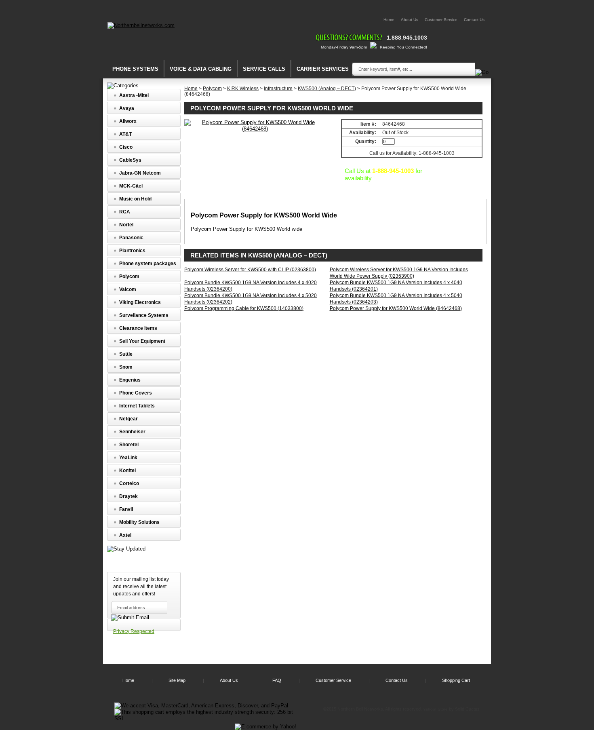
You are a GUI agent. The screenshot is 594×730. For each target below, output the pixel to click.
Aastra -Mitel (134, 95)
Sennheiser (132, 432)
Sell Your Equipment (142, 341)
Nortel (126, 225)
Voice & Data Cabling (201, 69)
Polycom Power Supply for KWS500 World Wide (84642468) (396, 308)
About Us (409, 19)
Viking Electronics (140, 302)
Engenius (130, 380)
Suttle (126, 354)
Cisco (126, 147)
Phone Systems (135, 69)
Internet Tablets (137, 406)
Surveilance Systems (144, 315)
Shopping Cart (456, 680)
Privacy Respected (133, 631)
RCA (124, 212)
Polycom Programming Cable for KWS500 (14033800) (243, 308)
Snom (126, 367)
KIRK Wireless (243, 88)
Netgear (128, 419)
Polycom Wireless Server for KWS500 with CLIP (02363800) (250, 269)
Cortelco (129, 483)
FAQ (276, 680)
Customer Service (441, 19)
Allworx (128, 121)
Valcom (127, 289)
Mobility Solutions (139, 522)
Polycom (212, 88)
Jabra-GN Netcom (140, 173)
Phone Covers (135, 393)
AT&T (125, 134)
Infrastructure (278, 88)
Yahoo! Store (435, 709)
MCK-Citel (131, 186)
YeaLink (128, 457)
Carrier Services (323, 69)
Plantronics (132, 250)
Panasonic (131, 238)
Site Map (177, 680)
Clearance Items (138, 328)
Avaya (126, 108)
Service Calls (264, 69)
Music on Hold (135, 199)
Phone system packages (147, 263)
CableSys (130, 160)
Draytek (128, 496)
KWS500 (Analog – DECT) (327, 88)
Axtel (125, 535)
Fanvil (126, 509)
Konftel (127, 470)
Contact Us (474, 19)
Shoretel (129, 444)
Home (388, 19)
